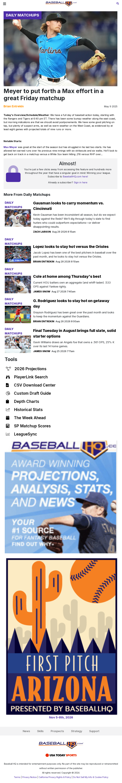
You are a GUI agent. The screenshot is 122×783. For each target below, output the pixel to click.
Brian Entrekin (14, 106)
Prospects (57, 731)
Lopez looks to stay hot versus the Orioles (71, 246)
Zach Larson (42, 231)
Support (94, 731)
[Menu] (4, 4)
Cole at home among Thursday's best (67, 276)
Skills (40, 731)
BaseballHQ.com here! (75, 176)
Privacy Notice (29, 777)
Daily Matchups (22, 15)
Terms (17, 777)
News (26, 731)
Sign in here (80, 182)
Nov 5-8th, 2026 (61, 717)
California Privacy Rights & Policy (55, 777)
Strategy (76, 731)
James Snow (41, 291)
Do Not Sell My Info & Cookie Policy (90, 777)
